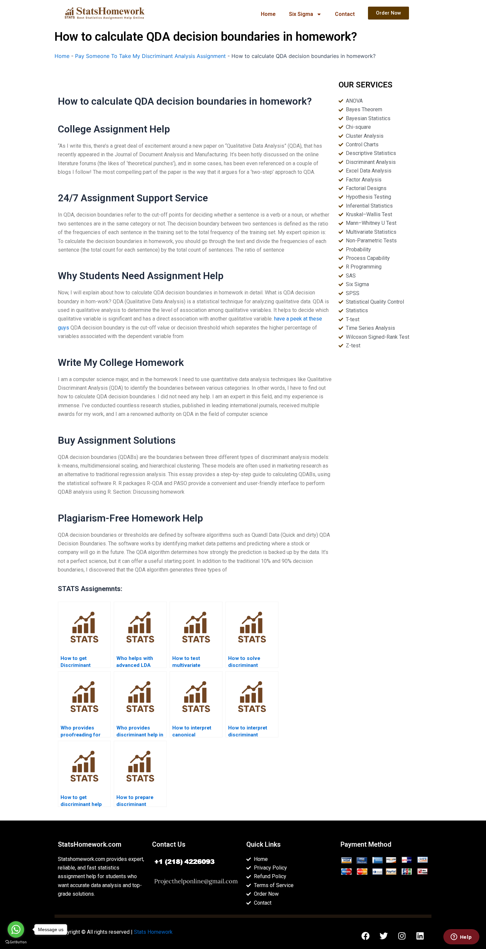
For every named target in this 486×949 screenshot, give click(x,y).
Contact (345, 14)
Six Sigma (301, 14)
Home (268, 14)
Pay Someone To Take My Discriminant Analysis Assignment (150, 56)
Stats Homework (153, 932)
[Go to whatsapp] (16, 929)
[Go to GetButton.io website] (15, 942)
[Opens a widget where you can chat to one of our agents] (461, 937)
